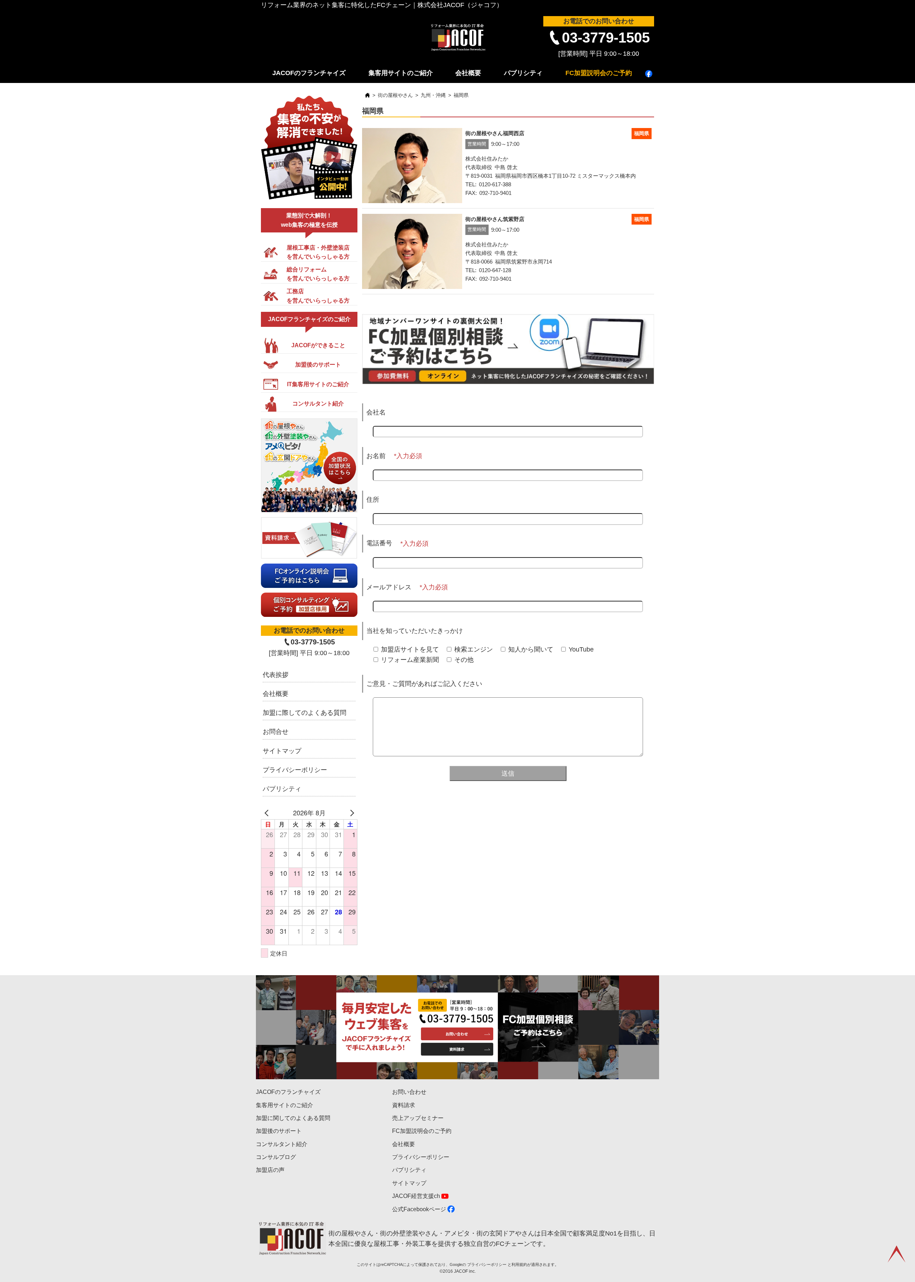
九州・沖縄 (433, 95)
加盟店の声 (270, 1170)
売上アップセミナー (418, 1118)
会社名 (376, 412)
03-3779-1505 (606, 37)
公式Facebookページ (419, 1209)
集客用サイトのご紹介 (401, 73)
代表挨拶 (275, 674)
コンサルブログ (276, 1157)
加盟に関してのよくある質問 (293, 1118)
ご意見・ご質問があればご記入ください (424, 683)
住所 (372, 499)
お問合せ (275, 731)
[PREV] (267, 812)
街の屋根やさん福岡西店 (494, 133)
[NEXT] (350, 812)
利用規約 (519, 1264)
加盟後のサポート (279, 1131)
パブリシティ (523, 73)
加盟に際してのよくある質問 (304, 712)
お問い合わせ (409, 1092)
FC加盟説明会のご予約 (598, 73)
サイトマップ (282, 751)
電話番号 (379, 543)
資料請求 (403, 1105)
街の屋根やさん (395, 95)
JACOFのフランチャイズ (309, 73)
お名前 (376, 456)
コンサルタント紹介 (281, 1144)
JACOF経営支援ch (416, 1196)
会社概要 (468, 73)
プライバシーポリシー (295, 769)
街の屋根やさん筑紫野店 (494, 219)
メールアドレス (388, 587)
